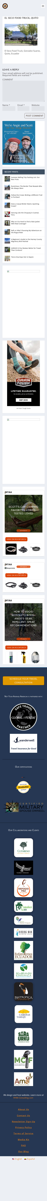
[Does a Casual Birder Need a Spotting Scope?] (7, 205)
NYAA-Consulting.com (23, 1097)
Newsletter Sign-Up (23, 1121)
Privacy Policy (23, 1127)
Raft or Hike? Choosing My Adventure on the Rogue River (26, 231)
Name (6, 105)
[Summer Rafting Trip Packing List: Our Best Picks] (7, 179)
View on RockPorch (16, 539)
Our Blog (23, 1151)
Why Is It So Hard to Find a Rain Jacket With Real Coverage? (25, 223)
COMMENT (7, 79)
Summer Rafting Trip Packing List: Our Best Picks (25, 178)
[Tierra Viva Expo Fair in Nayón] (7, 258)
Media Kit (23, 1139)
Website (36, 105)
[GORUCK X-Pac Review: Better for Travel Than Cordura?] (7, 249)
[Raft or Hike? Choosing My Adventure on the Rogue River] (7, 232)
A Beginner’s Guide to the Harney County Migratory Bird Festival (26, 240)
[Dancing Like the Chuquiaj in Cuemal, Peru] (7, 214)
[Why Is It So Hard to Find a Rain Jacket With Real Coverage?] (7, 223)
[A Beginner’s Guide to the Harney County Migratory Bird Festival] (7, 240)
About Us (23, 1109)
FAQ (23, 1145)
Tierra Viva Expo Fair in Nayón (22, 257)
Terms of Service (23, 1133)
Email (21, 105)
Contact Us (23, 1115)
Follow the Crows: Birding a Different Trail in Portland (26, 196)
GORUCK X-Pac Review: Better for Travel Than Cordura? (26, 249)
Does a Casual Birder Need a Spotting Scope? (25, 205)
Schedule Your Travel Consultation (23, 680)
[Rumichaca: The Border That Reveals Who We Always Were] (7, 187)
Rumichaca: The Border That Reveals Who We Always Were (26, 187)
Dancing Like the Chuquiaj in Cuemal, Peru (25, 214)
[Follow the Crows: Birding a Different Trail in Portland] (7, 196)
